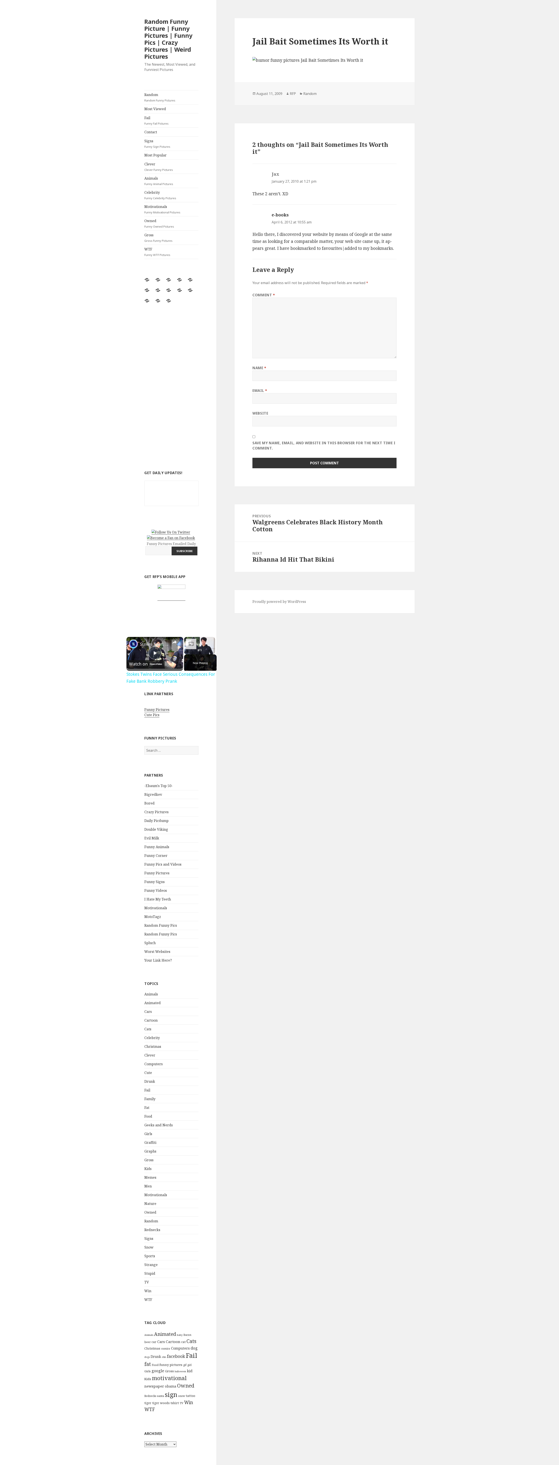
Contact (150, 132)
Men (148, 1186)
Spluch (150, 942)
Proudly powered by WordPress (279, 601)
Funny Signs (154, 881)
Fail (156, 120)
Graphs (150, 1151)
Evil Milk (151, 838)
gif (184, 1365)
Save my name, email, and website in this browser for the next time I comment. (323, 446)
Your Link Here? (158, 960)
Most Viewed (155, 108)
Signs (157, 144)
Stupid (149, 1273)
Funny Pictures (156, 709)
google (158, 1370)
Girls (148, 1133)
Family (149, 1098)
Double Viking (156, 829)
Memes (150, 1177)
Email (259, 390)
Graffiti (150, 1142)
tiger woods (161, 1403)
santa (160, 1396)
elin (164, 1357)
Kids (148, 1168)
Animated (152, 1002)
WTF (157, 252)
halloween (180, 1371)
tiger (147, 1403)
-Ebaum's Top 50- (158, 785)
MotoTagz (152, 916)
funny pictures (170, 1365)
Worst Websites (157, 951)
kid (189, 1371)
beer (147, 1342)
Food (148, 1116)
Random (159, 97)
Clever (158, 167)
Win (147, 1290)
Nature (150, 1203)
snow (181, 1396)
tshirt (175, 1403)
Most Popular (155, 155)
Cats (147, 1029)
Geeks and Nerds (158, 1125)
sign (171, 1394)
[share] (174, 642)
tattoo (190, 1395)
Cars (148, 1011)
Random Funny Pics (160, 925)
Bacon (187, 1335)
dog (194, 1348)
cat (183, 1342)
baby (180, 1334)
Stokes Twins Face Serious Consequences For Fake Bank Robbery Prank (154, 644)
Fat (146, 1107)
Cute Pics (151, 714)
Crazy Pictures (156, 812)
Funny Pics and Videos (162, 864)
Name (259, 367)
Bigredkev (153, 794)
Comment (263, 295)
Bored (149, 803)
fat (147, 1364)
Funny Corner (155, 855)
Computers (153, 1064)
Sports (149, 1256)
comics (165, 1348)
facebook (176, 1356)
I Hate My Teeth (157, 899)
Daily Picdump (156, 820)
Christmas (152, 1046)
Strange (151, 1264)
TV (146, 1282)
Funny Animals (156, 846)
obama (170, 1386)
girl (189, 1365)
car (154, 1342)
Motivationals (162, 209)
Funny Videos (155, 890)
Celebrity (160, 195)
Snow (149, 1247)
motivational (169, 1378)
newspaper (154, 1386)
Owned (159, 223)
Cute (148, 1072)
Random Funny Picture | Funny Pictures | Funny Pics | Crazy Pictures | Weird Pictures (168, 38)
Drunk (149, 1081)
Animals (158, 181)
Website (260, 413)
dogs (147, 1357)
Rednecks (152, 1229)
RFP (293, 93)
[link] (133, 644)
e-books (280, 215)
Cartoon (151, 1020)
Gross (158, 238)
